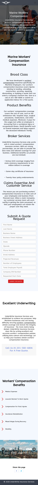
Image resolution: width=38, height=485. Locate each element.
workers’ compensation (26, 323)
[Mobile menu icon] (35, 3)
